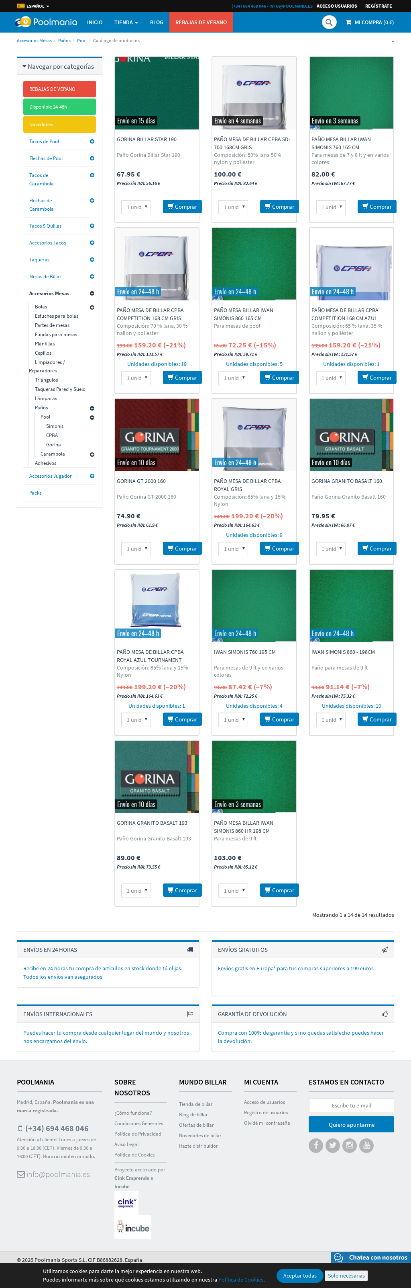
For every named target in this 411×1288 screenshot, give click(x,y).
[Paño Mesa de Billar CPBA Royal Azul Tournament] (157, 606)
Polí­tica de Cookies (134, 1154)
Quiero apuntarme (351, 1124)
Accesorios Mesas (34, 40)
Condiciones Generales (138, 1123)
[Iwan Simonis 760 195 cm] (254, 606)
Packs (35, 492)
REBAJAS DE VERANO (201, 22)
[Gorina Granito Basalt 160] (352, 435)
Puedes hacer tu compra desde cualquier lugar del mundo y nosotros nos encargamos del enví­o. (106, 1037)
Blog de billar (193, 1114)
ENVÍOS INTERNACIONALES (57, 1014)
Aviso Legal (126, 1144)
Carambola (53, 453)
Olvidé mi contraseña (267, 1123)
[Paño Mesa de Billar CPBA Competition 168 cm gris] (157, 264)
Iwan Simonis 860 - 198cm (343, 651)
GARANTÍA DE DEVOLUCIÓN (252, 1014)
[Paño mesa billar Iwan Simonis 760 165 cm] (352, 93)
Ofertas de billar (196, 1125)
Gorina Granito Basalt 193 (152, 822)
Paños (64, 40)
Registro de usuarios (266, 1112)
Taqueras (39, 259)
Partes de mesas (52, 325)
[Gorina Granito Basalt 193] (157, 777)
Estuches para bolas (56, 315)
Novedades (41, 124)
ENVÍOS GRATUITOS (243, 949)
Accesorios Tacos (47, 242)
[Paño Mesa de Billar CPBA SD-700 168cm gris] (254, 93)
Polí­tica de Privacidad (137, 1133)
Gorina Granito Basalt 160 (346, 481)
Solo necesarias (346, 1275)
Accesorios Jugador (50, 475)
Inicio (94, 22)
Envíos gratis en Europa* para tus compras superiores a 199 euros (296, 968)
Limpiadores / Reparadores (47, 366)
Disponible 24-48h (48, 106)
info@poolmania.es (291, 6)
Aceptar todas (300, 1275)
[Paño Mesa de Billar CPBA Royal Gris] (254, 435)
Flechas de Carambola (41, 204)
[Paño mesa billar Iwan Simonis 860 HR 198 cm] (254, 777)
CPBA (52, 435)
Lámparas (46, 398)
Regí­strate (378, 6)
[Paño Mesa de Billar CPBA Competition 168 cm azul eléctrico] (352, 264)
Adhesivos (45, 463)
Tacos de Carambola (41, 179)
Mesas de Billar (45, 276)
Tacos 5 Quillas (45, 225)
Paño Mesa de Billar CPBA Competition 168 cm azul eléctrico (344, 318)
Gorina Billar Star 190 (147, 139)
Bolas (41, 306)
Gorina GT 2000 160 (141, 481)
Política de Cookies (240, 1279)
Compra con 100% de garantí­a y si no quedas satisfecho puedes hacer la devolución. (301, 1037)
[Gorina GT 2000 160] (157, 435)
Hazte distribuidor (198, 1145)
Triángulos (46, 379)
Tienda (124, 22)
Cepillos (43, 352)
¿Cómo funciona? (133, 1112)
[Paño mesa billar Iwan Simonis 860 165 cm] (254, 264)
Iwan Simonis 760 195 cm (245, 651)
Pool (82, 40)
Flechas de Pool (46, 158)
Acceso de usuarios (264, 1102)
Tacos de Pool (44, 141)
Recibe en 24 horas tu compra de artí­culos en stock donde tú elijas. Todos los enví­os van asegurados (102, 972)
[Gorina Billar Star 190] (157, 93)
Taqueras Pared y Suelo (60, 389)
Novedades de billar (200, 1135)
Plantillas (45, 343)
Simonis (54, 426)
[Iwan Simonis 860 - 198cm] (352, 606)
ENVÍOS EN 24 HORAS (50, 949)
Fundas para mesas (56, 334)
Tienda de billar (196, 1104)
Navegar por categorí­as (61, 66)
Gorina (53, 444)
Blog (156, 22)
